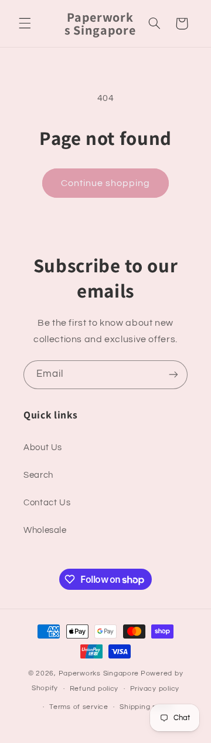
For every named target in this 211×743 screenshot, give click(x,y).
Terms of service (78, 707)
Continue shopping (106, 183)
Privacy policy (154, 688)
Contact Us (46, 502)
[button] (24, 23)
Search (38, 475)
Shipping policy (146, 707)
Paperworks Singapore (99, 673)
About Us (42, 447)
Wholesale (45, 530)
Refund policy (94, 688)
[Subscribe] (173, 374)
